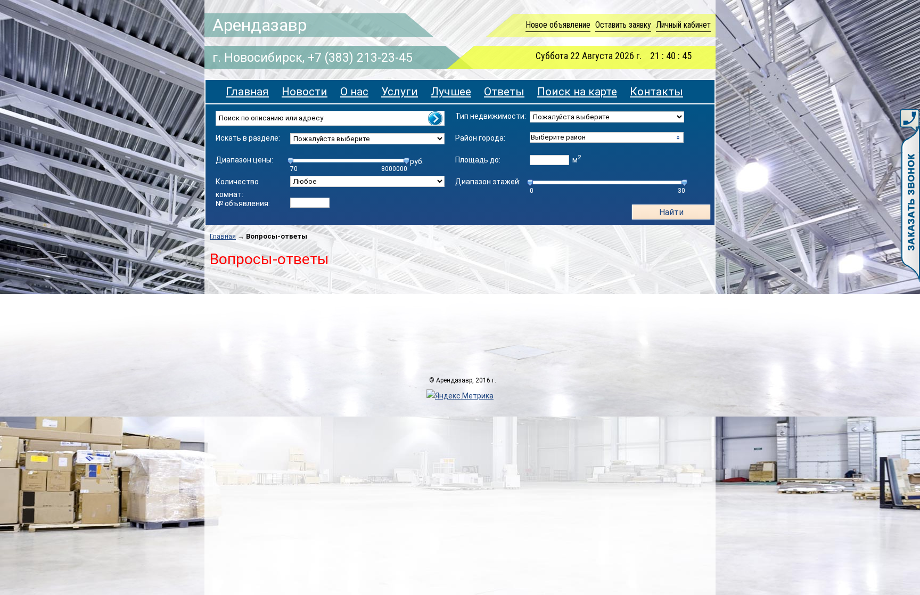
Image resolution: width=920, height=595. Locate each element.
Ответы (504, 91)
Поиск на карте (577, 91)
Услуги (399, 91)
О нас (354, 91)
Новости (304, 91)
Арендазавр (259, 25)
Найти (671, 212)
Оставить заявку (623, 25)
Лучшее (451, 91)
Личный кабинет (683, 25)
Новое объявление (557, 25)
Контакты (656, 91)
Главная (247, 91)
